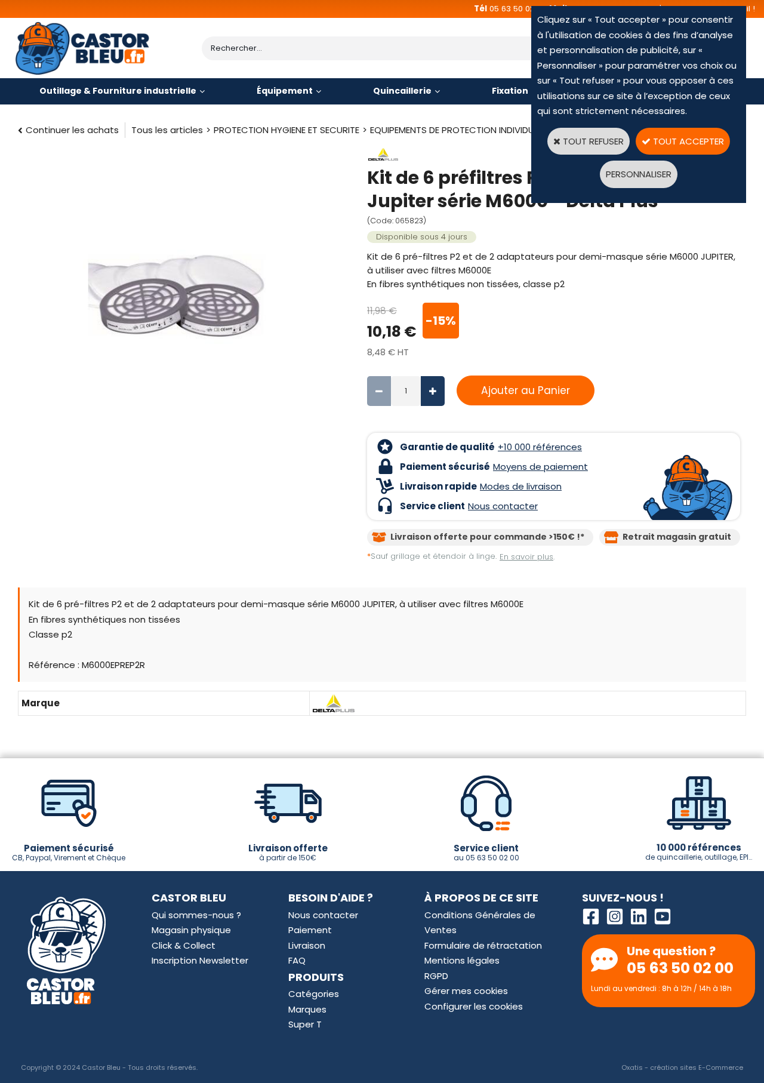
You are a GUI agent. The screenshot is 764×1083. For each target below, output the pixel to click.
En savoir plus (526, 556)
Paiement (310, 930)
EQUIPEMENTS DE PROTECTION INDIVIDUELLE (460, 130)
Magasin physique (191, 930)
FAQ (297, 960)
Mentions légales (462, 960)
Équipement (285, 91)
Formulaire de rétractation (483, 945)
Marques (307, 1009)
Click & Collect (183, 945)
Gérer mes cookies (466, 990)
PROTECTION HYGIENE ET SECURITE (286, 130)
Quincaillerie (402, 91)
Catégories (313, 993)
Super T (305, 1024)
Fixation (510, 91)
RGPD (436, 976)
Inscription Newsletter (200, 960)
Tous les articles (167, 130)
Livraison (306, 945)
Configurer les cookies (473, 1006)
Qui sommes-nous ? (196, 915)
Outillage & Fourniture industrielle (117, 91)
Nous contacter (323, 915)
